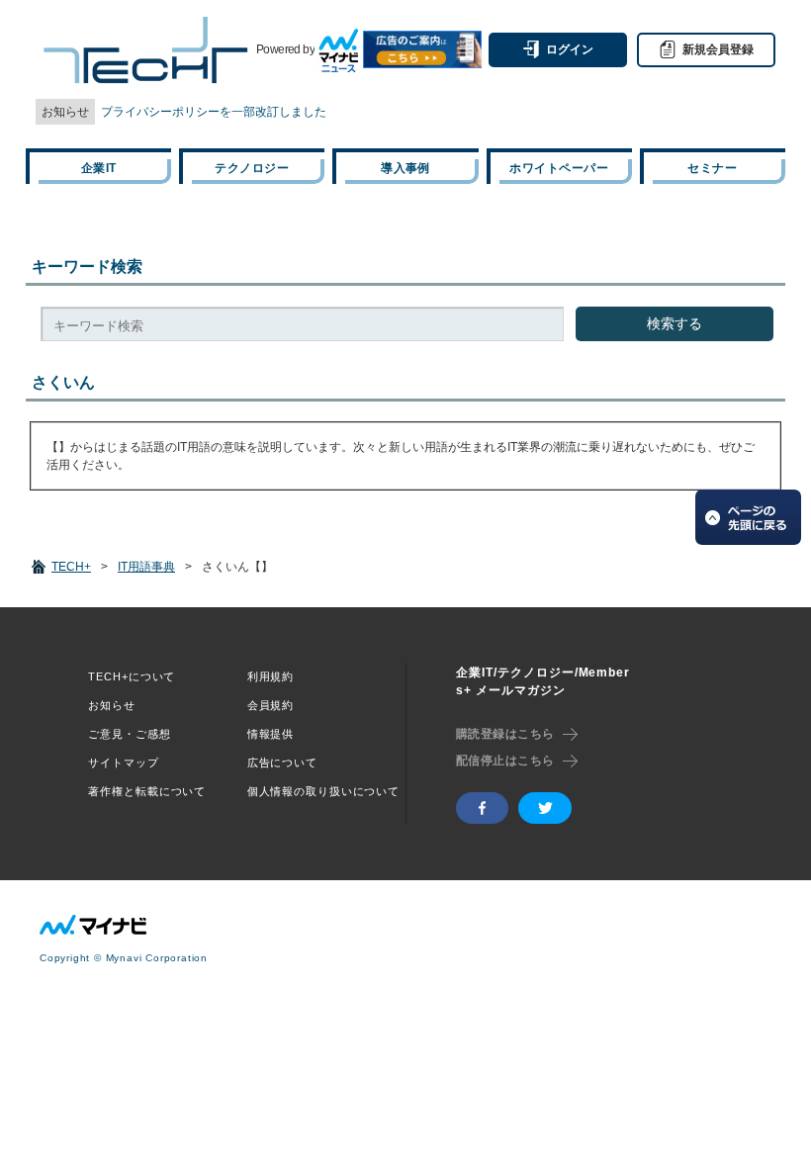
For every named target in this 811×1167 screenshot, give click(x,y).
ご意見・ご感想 (129, 734)
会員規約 (271, 705)
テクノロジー (252, 168)
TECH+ (71, 567)
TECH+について (131, 676)
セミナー (712, 168)
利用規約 (271, 676)
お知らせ (111, 705)
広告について (282, 762)
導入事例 (405, 168)
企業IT (99, 168)
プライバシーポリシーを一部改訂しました (213, 112)
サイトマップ (123, 762)
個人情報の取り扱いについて (323, 791)
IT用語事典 (146, 567)
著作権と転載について (147, 791)
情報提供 (271, 734)
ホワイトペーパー (558, 168)
